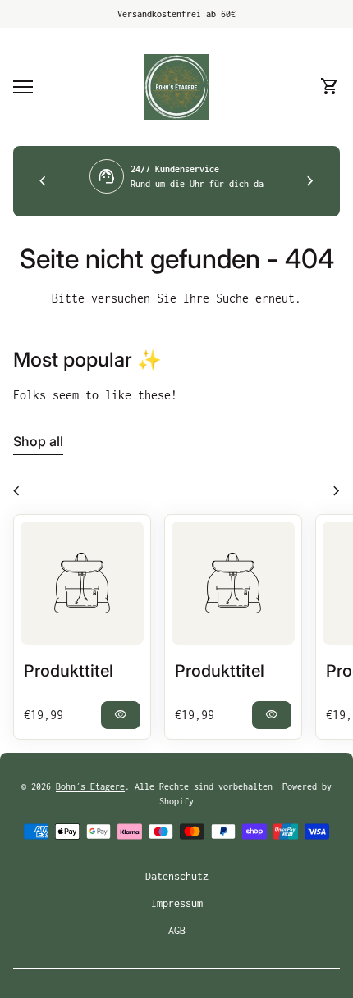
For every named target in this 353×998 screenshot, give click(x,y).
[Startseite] (176, 86)
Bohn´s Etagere (90, 786)
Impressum (177, 903)
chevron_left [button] (43, 181)
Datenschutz (177, 876)
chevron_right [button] (310, 181)
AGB (177, 930)
